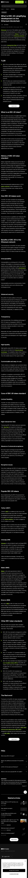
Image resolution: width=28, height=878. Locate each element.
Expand (24, 785)
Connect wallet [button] (19, 2)
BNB (8, 603)
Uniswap (3, 543)
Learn (2, 9)
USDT (7, 511)
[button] (2, 6)
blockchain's (22, 268)
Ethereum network (19, 35)
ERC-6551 (7, 733)
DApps (17, 34)
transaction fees (11, 45)
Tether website (8, 519)
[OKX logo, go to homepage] (5, 2)
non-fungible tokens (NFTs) (10, 662)
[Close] (25, 861)
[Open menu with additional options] (25, 1)
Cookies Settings (14, 873)
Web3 (7, 9)
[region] (14, 868)
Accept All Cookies (14, 870)
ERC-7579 (18, 729)
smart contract (5, 186)
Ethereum (3, 30)
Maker (2, 571)
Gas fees (6, 427)
